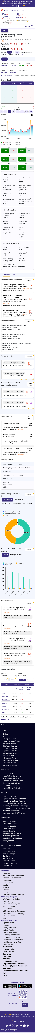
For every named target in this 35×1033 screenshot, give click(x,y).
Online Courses (9, 861)
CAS (3, 1)
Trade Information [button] (7, 76)
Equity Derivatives (10, 932)
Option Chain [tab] (23, 59)
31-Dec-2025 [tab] (6, 503)
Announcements (9, 821)
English (12, 6)
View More (29, 280)
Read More (25, 289)
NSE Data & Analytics (11, 904)
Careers (6, 890)
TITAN (4, 30)
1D (9, 111)
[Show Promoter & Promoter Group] (11, 513)
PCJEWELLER (5, 709)
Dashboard (6, 274)
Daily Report (5, 3)
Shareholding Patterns (12, 833)
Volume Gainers (9, 744)
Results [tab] (5, 555)
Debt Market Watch (10, 760)
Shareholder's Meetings (12, 838)
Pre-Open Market (10, 739)
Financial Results (9, 826)
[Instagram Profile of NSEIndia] (24, 1026)
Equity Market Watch (11, 751)
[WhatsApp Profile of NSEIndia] (7, 1026)
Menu (28, 26)
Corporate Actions (10, 824)
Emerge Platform (9, 927)
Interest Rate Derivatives (13, 788)
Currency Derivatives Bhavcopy (15, 806)
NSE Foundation (9, 906)
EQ (10, 52)
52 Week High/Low (10, 746)
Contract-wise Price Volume (14, 803)
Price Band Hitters (10, 748)
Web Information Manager (13, 895)
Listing (5, 734)
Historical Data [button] (19, 76)
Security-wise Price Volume (14, 801)
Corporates (16, 3)
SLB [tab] (30, 59)
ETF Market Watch (10, 758)
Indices (6, 925)
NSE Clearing (8, 901)
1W (13, 111)
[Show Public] (5, 515)
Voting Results (8, 840)
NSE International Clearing (13, 913)
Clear (12, 680)
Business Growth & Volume (14, 813)
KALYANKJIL (5, 696)
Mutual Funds (8, 930)
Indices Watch (8, 756)
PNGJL (4, 713)
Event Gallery (8, 883)
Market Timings (9, 854)
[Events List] (24, 5)
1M (17, 111)
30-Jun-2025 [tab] (27, 503)
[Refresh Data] (3, 41)
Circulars (30, 1)
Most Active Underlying (12, 778)
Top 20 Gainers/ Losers (12, 741)
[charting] (31, 111)
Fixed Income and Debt (12, 942)
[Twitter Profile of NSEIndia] (13, 1026)
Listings (23, 1)
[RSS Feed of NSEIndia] (28, 1026)
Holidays (10, 3)
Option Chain (8, 1)
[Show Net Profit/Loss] (8, 565)
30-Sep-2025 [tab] (17, 503)
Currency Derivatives (11, 783)
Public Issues (8, 944)
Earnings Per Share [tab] (16, 555)
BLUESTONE (5, 703)
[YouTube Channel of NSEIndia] (21, 1026)
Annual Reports (9, 831)
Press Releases (23, 3)
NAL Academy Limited (11, 899)
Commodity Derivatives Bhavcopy (17, 808)
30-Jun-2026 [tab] (7, 499)
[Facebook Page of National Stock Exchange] (10, 1026)
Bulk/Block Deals (9, 763)
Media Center (8, 858)
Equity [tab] (4, 59)
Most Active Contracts (12, 776)
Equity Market (8, 923)
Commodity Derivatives (12, 785)
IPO (27, 1)
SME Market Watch (10, 753)
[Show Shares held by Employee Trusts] (12, 512)
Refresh (5, 680)
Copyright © (7, 1014)
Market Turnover (16, 1)
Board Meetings (9, 828)
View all (6, 918)
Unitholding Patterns (11, 836)
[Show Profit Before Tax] (21, 563)
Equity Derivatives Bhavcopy (14, 799)
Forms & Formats (10, 863)
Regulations (7, 880)
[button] (8, 23)
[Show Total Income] (7, 563)
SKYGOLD (4, 706)
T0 (17, 52)
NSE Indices (7, 909)
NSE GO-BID (13, 1004)
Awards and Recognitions (13, 878)
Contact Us (30, 3)
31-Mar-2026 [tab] (19, 499)
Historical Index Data (11, 811)
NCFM (25, 1005)
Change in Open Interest (13, 781)
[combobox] (19, 10)
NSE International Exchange (14, 911)
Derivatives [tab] (12, 59)
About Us (6, 873)
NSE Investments (9, 916)
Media (5, 885)
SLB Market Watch (10, 765)
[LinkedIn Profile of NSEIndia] (17, 1026)
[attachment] (31, 286)
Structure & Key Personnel (13, 875)
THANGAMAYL (6, 700)
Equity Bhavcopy (9, 796)
